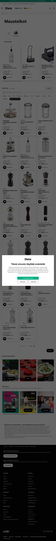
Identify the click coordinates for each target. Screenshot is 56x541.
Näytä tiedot (22, 281)
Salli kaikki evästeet (28, 278)
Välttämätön (33, 281)
